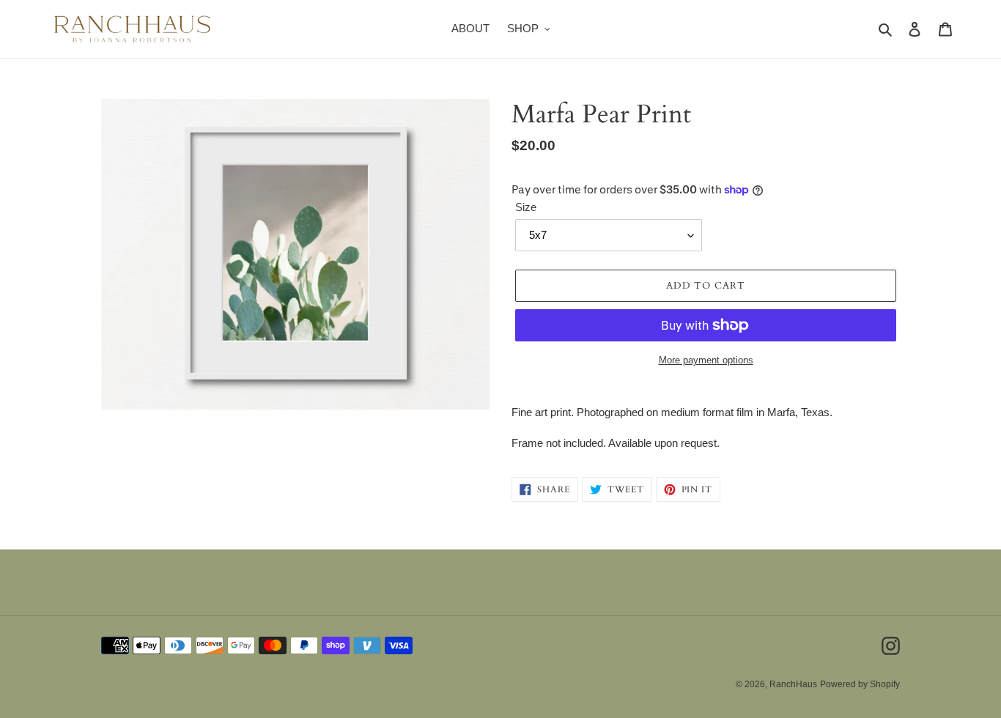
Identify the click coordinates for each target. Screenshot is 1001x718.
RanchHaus (793, 684)
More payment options (706, 360)
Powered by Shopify (860, 684)
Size (525, 207)
